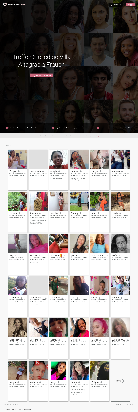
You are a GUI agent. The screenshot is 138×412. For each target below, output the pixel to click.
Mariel (94, 339)
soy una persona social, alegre (57, 179)
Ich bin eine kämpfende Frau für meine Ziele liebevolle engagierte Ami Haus (38, 222)
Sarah (74, 382)
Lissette (13, 213)
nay (11, 255)
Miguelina (14, 297)
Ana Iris (34, 213)
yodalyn (34, 382)
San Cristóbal (84, 136)
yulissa (94, 171)
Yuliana (95, 382)
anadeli (33, 255)
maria (115, 213)
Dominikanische (71, 136)
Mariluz (54, 213)
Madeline (55, 297)
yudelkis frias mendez (119, 339)
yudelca (116, 171)
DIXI (73, 297)
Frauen (60, 136)
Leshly (53, 339)
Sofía (114, 255)
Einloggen (130, 5)
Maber (12, 382)
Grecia (74, 339)
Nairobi (115, 297)
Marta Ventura (98, 255)
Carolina (34, 339)
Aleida (53, 171)
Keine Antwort (34, 263)
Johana (75, 171)
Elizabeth (14, 339)
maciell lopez (37, 297)
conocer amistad (34, 305)
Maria (53, 382)
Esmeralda (35, 171)
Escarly (74, 213)
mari (93, 213)
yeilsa (74, 255)
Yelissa (13, 171)
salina (94, 297)
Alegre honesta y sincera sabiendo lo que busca (78, 179)
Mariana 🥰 (56, 255)
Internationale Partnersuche (45, 136)
